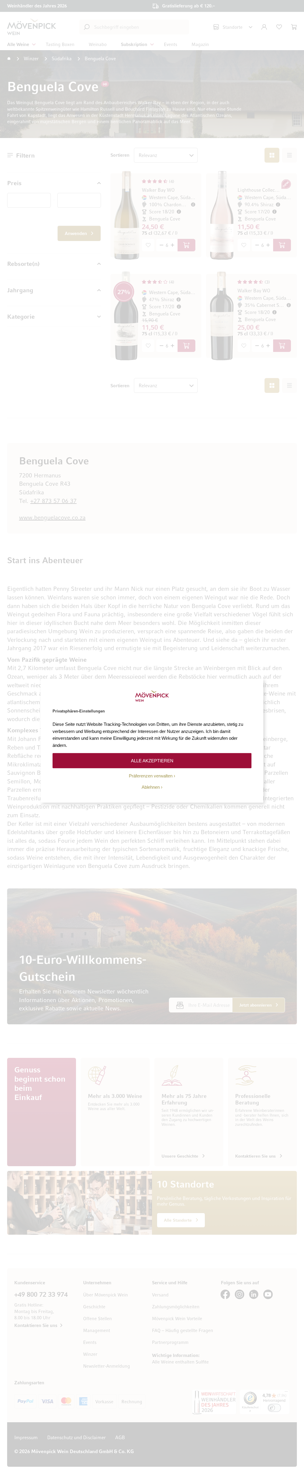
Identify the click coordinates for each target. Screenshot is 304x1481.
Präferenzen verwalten (150, 775)
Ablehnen (151, 787)
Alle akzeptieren (152, 760)
